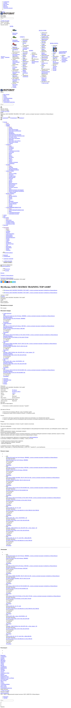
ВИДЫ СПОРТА (13, 196)
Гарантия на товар (5, 673)
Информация (4, 667)
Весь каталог (6, 94)
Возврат (2, 674)
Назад (7, 123)
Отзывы (2, 657)
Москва (8, 232)
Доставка (3, 670)
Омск (7, 241)
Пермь (7, 248)
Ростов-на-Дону (10, 243)
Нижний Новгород (10, 237)
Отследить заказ (4, 679)
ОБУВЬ (10, 128)
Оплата (2, 671)
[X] (7, 282)
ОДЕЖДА (11, 147)
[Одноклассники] (3, 282)
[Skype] (13, 282)
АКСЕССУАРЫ (12, 173)
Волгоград (8, 246)
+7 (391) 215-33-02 (5, 20)
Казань (7, 238)
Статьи (2, 664)
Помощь (3, 669)
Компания (3, 655)
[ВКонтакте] (1, 282)
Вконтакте (7, 268)
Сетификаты (4, 666)
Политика (3, 661)
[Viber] (9, 282)
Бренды (2, 665)
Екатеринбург (9, 236)
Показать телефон (8, 262)
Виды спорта (6, 100)
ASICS (13, 393)
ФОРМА (11, 167)
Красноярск (9, 247)
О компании (3, 656)
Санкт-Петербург (10, 233)
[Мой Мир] (5, 282)
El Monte (8, 231)
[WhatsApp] (11, 282)
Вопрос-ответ (4, 675)
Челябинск (8, 242)
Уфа (7, 245)
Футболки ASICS (16, 391)
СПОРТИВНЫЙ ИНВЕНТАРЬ (16, 210)
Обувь (4, 95)
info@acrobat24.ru (6, 266)
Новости (3, 659)
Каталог (8, 124)
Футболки (14, 390)
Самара (8, 240)
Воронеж (8, 250)
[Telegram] (15, 282)
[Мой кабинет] (1, 107)
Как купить (9, 220)
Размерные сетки (5, 676)
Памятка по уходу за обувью (7, 678)
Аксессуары (6, 99)
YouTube (7, 270)
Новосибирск (9, 235)
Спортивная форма (7, 98)
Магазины (3, 660)
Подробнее (6, 322)
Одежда (5, 97)
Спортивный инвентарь (9, 102)
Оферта (2, 662)
